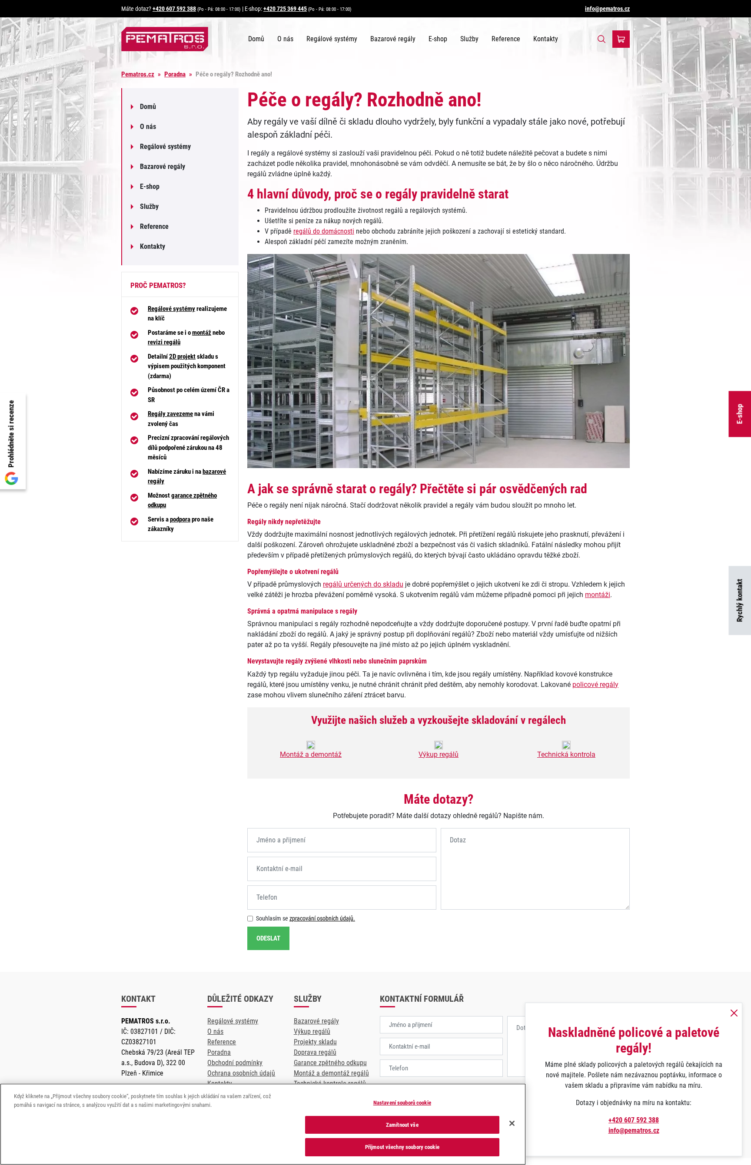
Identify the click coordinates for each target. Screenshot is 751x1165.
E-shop (438, 39)
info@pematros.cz (607, 8)
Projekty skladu (315, 1042)
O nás (285, 39)
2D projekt (182, 356)
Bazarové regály (392, 39)
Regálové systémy (331, 39)
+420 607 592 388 (174, 8)
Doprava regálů (315, 1052)
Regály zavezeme (170, 414)
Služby (469, 39)
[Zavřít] (512, 1123)
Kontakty (545, 39)
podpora (180, 519)
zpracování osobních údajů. (322, 918)
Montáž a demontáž (311, 754)
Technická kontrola (566, 754)
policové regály (595, 684)
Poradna (175, 74)
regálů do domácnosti (323, 231)
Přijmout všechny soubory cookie (402, 1147)
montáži (597, 595)
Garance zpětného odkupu (330, 1063)
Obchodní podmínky (235, 1063)
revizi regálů (164, 342)
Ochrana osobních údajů (241, 1073)
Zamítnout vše (402, 1125)
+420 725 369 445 (285, 8)
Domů (256, 39)
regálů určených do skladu (363, 584)
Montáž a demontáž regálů (331, 1073)
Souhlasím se (305, 918)
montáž (201, 333)
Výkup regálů (439, 754)
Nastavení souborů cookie (402, 1102)
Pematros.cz (137, 74)
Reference (506, 39)
